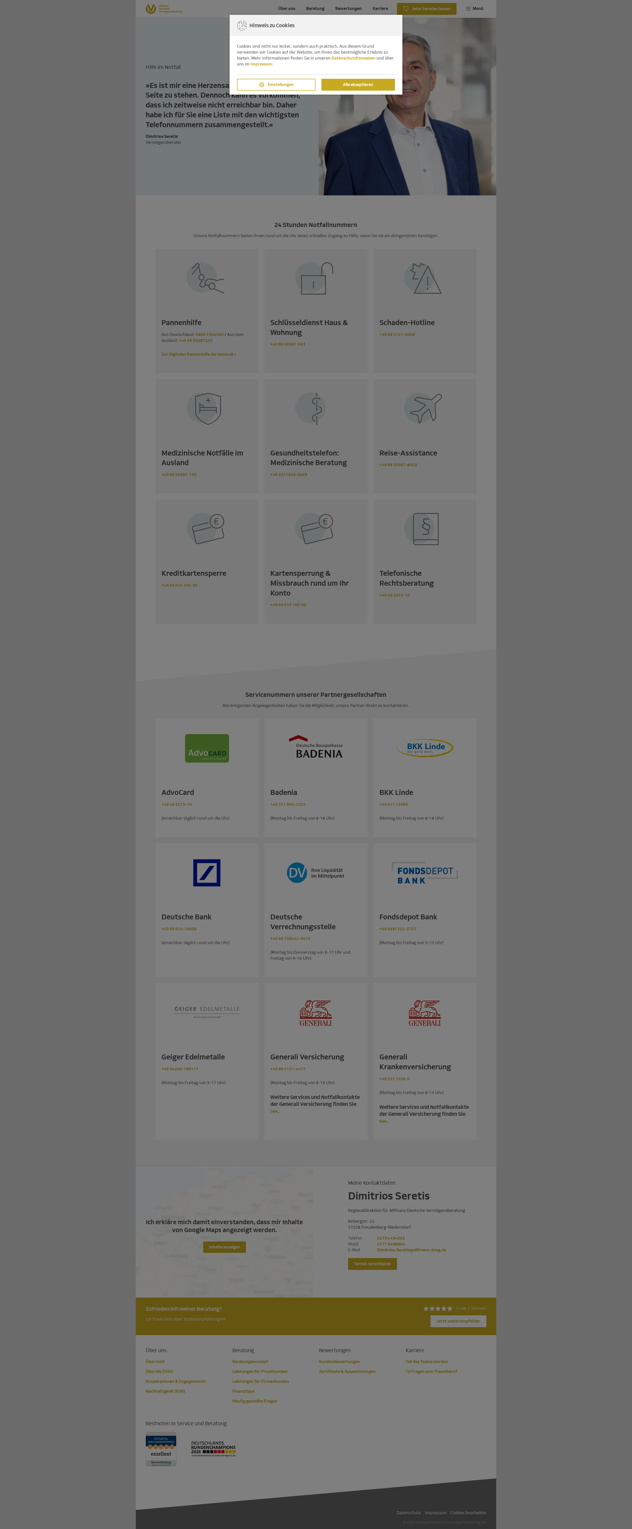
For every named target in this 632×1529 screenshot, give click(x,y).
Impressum (261, 64)
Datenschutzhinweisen (353, 58)
